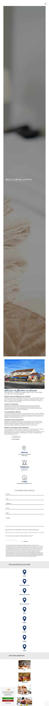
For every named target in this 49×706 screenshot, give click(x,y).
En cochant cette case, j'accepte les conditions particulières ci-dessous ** (19, 535)
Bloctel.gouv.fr (11, 556)
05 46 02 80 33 (24, 468)
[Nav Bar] (45, 4)
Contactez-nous (16, 436)
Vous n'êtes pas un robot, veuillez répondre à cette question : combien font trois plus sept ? (22, 529)
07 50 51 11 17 (24, 470)
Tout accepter (8, 698)
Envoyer (26, 541)
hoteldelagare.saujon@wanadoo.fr (24, 483)
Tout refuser (8, 700)
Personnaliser (8, 703)
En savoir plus (16, 439)
